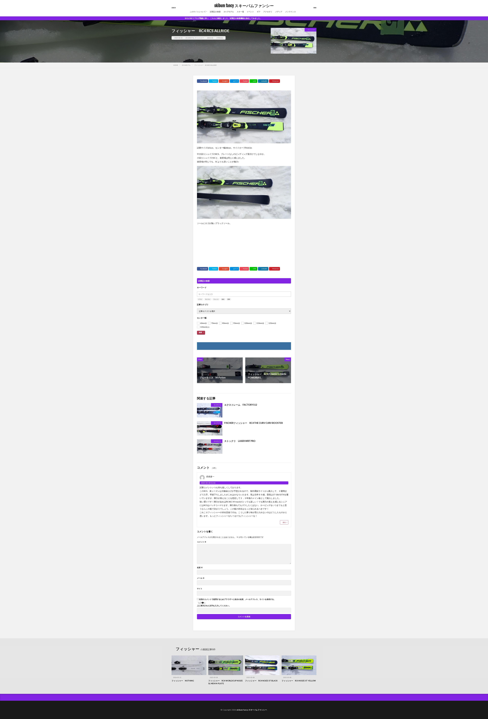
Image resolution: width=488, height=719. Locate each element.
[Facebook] (202, 81)
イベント (250, 12)
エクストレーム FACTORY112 (240, 404)
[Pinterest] (274, 81)
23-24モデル (190, 38)
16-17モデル (217, 423)
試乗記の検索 (215, 12)
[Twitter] (213, 81)
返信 (284, 522)
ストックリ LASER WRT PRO (239, 441)
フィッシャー (199, 38)
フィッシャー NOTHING (183, 680)
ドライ (200, 299)
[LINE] (253, 81)
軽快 (223, 299)
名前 (200, 567)
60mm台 (210, 38)
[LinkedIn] (263, 81)
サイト (199, 589)
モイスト (207, 299)
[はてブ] (234, 81)
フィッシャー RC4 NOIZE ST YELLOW (299, 680)
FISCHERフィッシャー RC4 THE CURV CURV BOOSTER (253, 423)
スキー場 (240, 12)
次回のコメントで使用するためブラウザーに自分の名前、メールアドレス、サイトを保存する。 (237, 599)
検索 (200, 332)
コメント (201, 542)
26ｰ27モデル (229, 12)
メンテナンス (290, 12)
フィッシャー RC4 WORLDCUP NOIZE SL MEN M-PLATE (225, 682)
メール (200, 578)
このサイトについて (198, 12)
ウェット (216, 299)
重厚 (228, 299)
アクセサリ (267, 12)
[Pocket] (244, 81)
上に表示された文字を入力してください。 (214, 606)
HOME (175, 65)
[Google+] (224, 81)
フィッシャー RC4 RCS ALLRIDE (205, 65)
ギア (258, 12)
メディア (278, 12)
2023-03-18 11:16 (208, 483)
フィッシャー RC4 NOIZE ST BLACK (261, 680)
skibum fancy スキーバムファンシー (244, 6)
